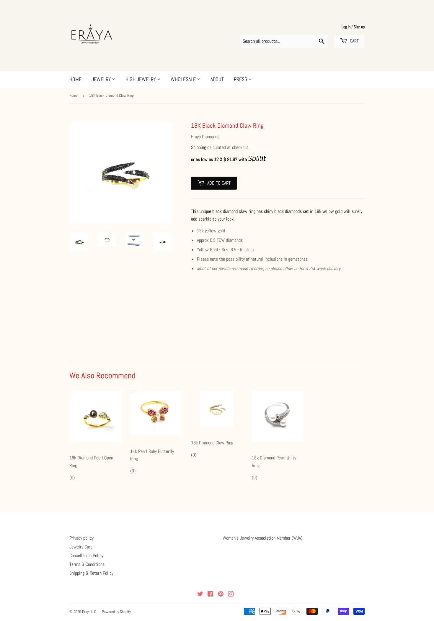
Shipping (198, 147)
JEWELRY (102, 79)
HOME (75, 79)
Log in (346, 26)
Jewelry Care (80, 547)
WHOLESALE (184, 79)
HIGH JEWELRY (141, 79)
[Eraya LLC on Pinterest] (221, 595)
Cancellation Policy (86, 555)
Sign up (359, 26)
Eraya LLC (89, 611)
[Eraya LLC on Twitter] (200, 595)
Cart (354, 41)
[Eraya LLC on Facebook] (210, 595)
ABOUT (217, 79)
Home (73, 95)
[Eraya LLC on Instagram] (231, 595)
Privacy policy (81, 538)
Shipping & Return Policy (91, 573)
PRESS (241, 79)
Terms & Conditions (87, 564)
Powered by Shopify (116, 611)
